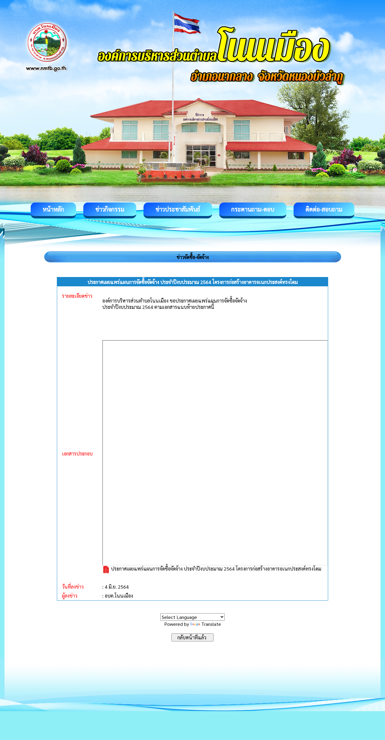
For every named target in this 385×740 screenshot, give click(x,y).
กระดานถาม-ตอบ (252, 209)
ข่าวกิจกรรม (109, 209)
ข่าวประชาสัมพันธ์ (178, 209)
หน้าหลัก (53, 209)
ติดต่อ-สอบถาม (324, 209)
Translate (211, 624)
